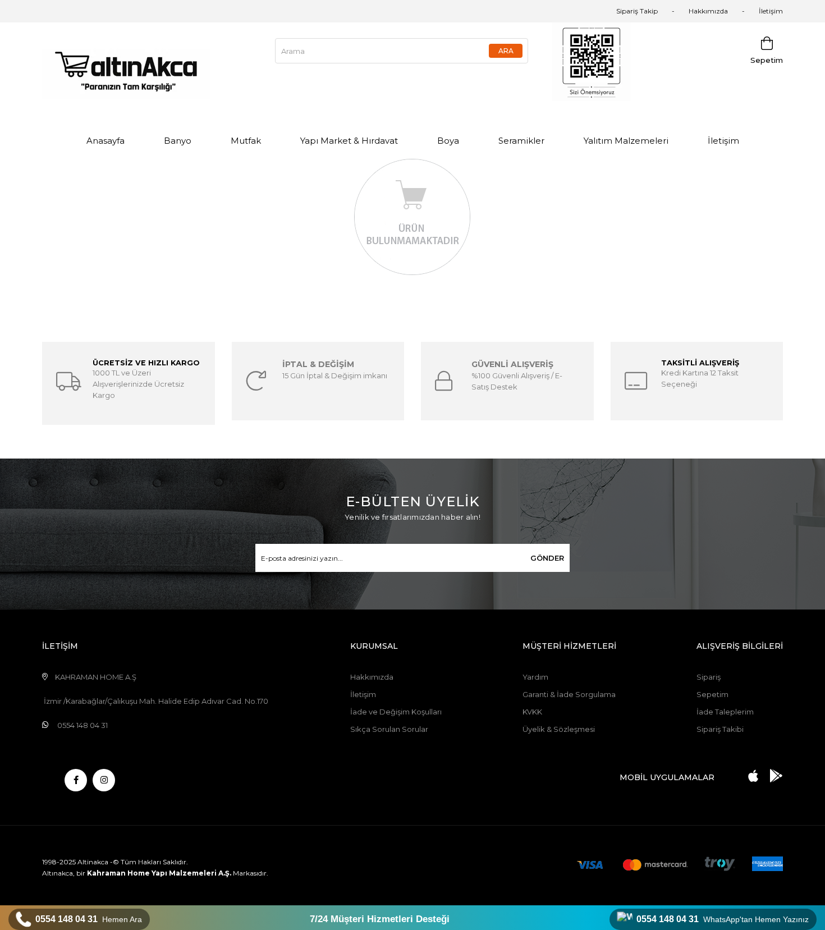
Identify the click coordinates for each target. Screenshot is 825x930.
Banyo (177, 140)
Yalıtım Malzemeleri (626, 140)
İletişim (771, 11)
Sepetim (712, 694)
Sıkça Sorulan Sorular (389, 729)
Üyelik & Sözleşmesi (558, 729)
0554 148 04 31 (88, 919)
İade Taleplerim (725, 711)
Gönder (547, 557)
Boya (448, 140)
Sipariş (708, 676)
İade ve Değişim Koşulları (396, 711)
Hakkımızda (708, 11)
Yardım (535, 676)
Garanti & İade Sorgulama (569, 694)
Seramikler (521, 140)
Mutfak (246, 140)
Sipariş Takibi (720, 729)
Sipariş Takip (637, 11)
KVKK (532, 711)
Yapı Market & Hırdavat (349, 140)
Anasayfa (105, 140)
